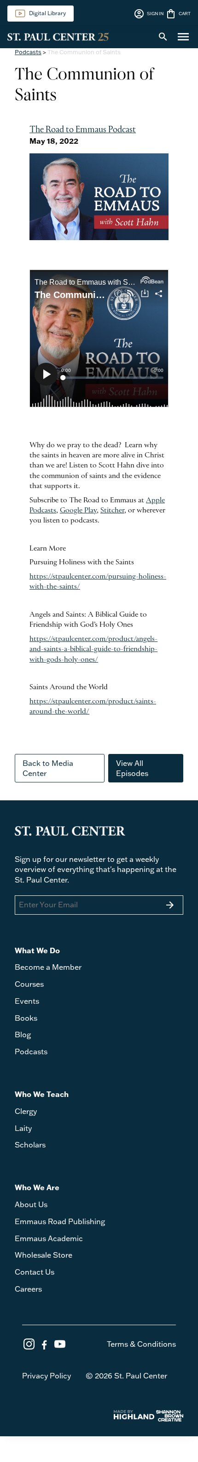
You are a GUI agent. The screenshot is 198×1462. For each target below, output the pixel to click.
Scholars (30, 1144)
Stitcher (112, 510)
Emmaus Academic (49, 1238)
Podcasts (28, 52)
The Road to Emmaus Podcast (82, 130)
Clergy (26, 1111)
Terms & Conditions (141, 1344)
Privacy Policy (46, 1375)
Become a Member (48, 967)
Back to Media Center (48, 768)
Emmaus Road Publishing (60, 1221)
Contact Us (34, 1271)
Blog (23, 1034)
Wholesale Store (43, 1255)
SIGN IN (148, 13)
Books (26, 1018)
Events (27, 1001)
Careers (28, 1288)
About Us (31, 1204)
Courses (29, 984)
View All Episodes (132, 768)
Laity (23, 1128)
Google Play (78, 510)
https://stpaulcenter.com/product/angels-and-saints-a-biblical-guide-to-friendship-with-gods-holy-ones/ (93, 649)
